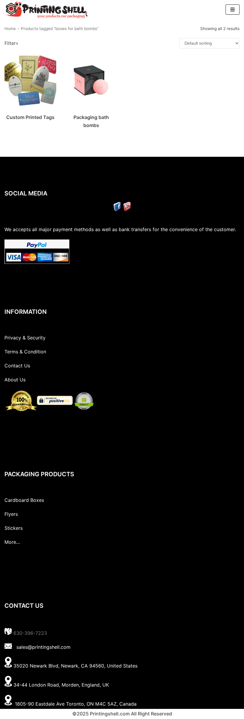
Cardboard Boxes (24, 500)
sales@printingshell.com (43, 647)
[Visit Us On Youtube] (127, 209)
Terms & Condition (25, 352)
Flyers (11, 514)
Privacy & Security (25, 338)
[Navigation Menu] (233, 9)
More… (12, 542)
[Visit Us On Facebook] (117, 209)
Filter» (11, 43)
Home (10, 28)
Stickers (13, 528)
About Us (15, 380)
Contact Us (17, 366)
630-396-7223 (30, 633)
